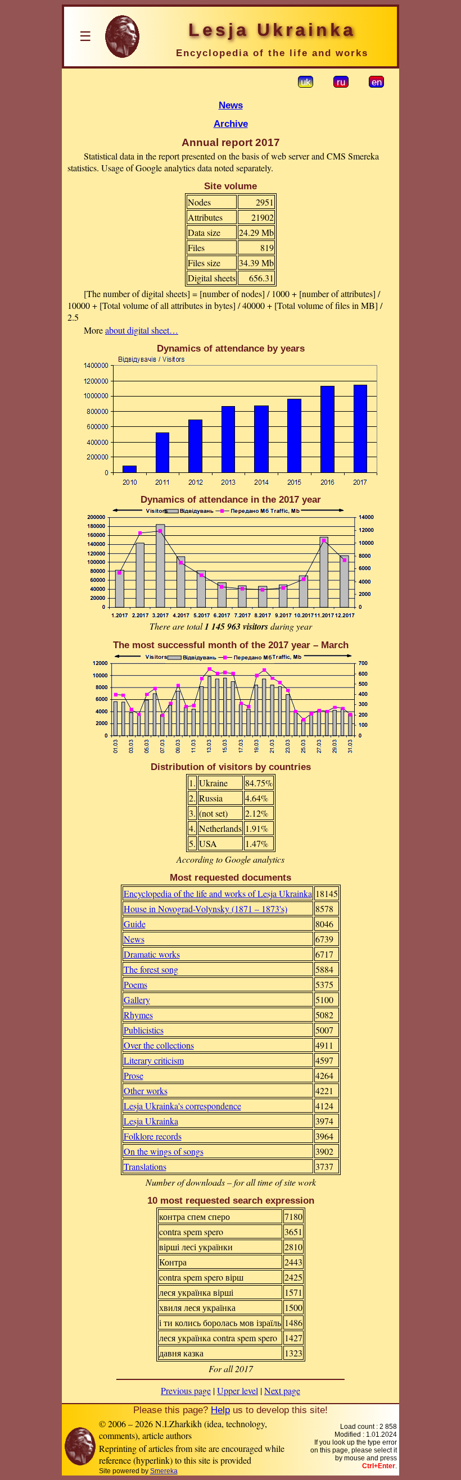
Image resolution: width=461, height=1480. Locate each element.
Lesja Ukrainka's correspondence (182, 1106)
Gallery (137, 999)
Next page (282, 1390)
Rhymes (138, 1015)
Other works (146, 1090)
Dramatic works (152, 954)
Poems (135, 984)
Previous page (186, 1390)
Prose (133, 1075)
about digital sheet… (141, 330)
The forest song (151, 969)
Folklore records (153, 1136)
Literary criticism (154, 1060)
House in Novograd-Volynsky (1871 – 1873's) (205, 908)
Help (220, 1409)
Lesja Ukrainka (151, 1121)
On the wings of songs (164, 1151)
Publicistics (144, 1030)
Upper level (237, 1390)
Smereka (164, 1471)
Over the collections (159, 1045)
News (231, 105)
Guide (135, 924)
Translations (145, 1166)
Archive (231, 123)
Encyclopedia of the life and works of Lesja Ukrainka (218, 893)
